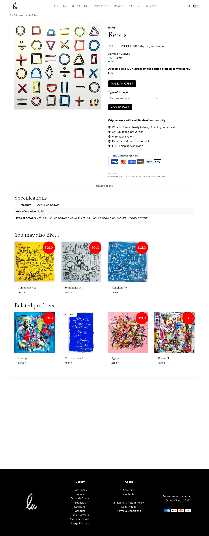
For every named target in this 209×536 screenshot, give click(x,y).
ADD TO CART (120, 107)
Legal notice (128, 506)
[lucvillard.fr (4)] (57, 66)
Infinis (80, 494)
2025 (133, 176)
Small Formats (80, 515)
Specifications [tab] (104, 185)
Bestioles (80, 502)
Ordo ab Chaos (80, 498)
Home (54, 6)
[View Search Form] (189, 6)
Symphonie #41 (73, 287)
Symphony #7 (119, 287)
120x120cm (124, 176)
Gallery (80, 481)
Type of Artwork (118, 92)
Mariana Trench (74, 358)
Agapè (115, 358)
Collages (80, 510)
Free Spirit (24, 358)
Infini (112, 27)
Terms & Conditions (129, 510)
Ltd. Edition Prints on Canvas (155, 176)
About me (135, 6)
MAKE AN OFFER (122, 83)
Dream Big (164, 358)
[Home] (10, 15)
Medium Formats (80, 519)
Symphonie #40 (27, 287)
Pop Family (80, 490)
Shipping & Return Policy (129, 502)
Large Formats (80, 523)
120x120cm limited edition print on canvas (154, 68)
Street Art (80, 506)
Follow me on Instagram (177, 496)
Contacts (152, 6)
